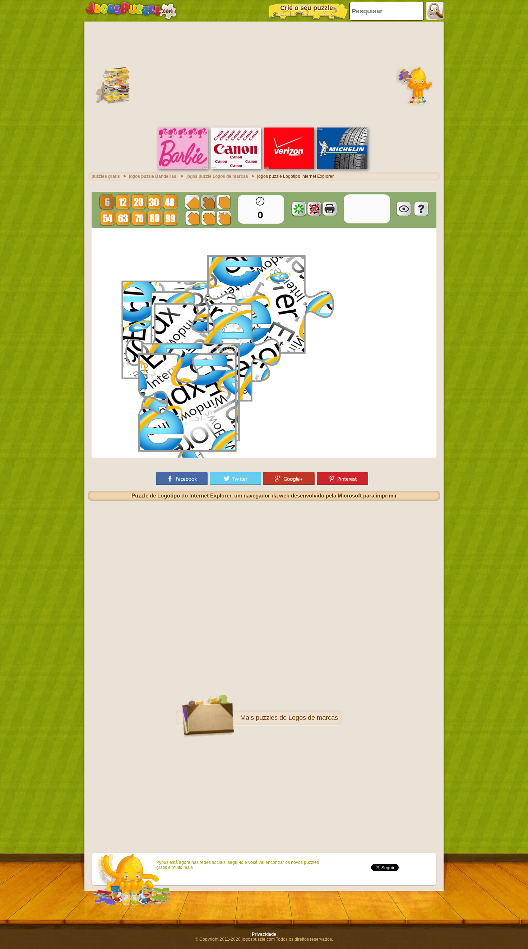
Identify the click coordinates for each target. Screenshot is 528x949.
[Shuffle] (299, 209)
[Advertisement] (264, 73)
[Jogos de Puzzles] (131, 11)
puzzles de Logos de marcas (297, 717)
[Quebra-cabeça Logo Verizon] (289, 167)
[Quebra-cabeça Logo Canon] (236, 167)
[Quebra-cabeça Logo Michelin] (342, 167)
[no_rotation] (314, 209)
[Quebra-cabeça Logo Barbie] (183, 167)
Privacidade (264, 934)
